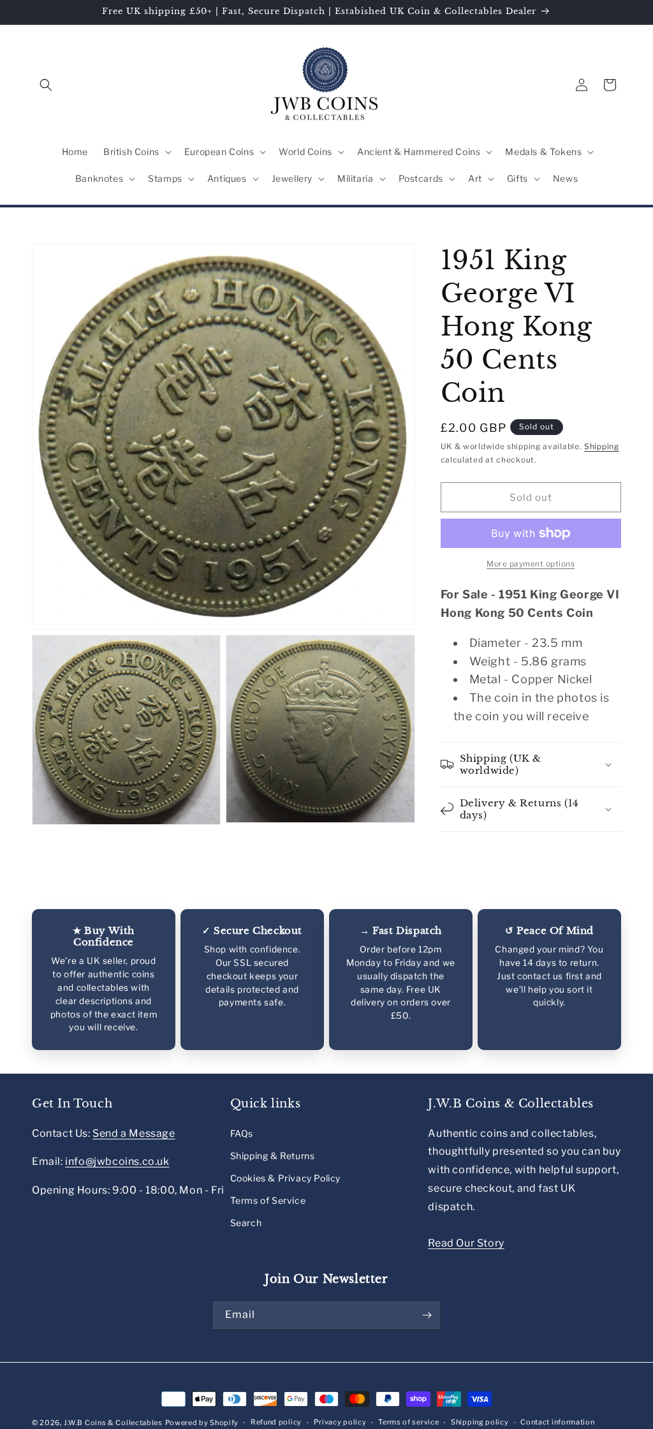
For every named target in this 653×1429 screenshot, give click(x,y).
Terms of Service (268, 1200)
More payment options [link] (531, 563)
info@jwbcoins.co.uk (117, 1161)
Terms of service (408, 1422)
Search (246, 1222)
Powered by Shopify (202, 1422)
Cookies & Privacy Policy (285, 1178)
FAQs (241, 1133)
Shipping (601, 446)
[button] (46, 85)
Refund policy (276, 1422)
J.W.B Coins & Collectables (113, 1422)
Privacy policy (340, 1422)
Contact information (557, 1422)
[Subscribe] (427, 1315)
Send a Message (133, 1133)
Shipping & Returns (272, 1155)
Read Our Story (466, 1243)
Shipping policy (480, 1422)
